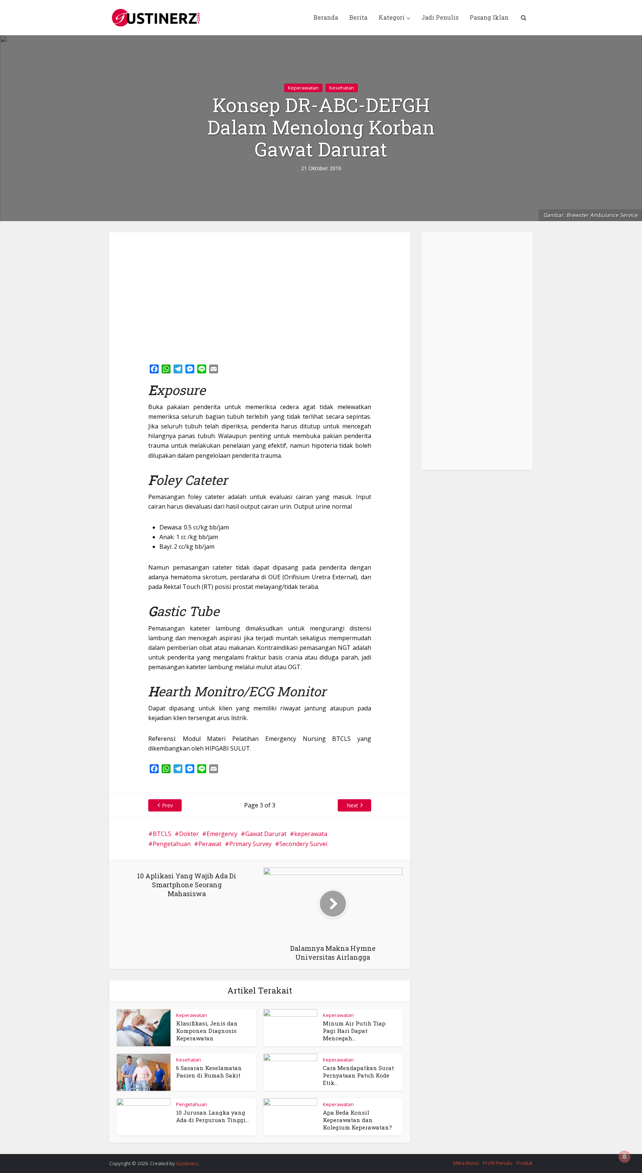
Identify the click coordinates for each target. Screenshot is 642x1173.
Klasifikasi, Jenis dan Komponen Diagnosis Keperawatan (207, 1031)
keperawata (310, 834)
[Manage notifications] (624, 1157)
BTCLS (162, 834)
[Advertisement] (259, 295)
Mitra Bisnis (466, 1163)
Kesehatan (341, 87)
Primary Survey (250, 844)
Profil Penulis (498, 1163)
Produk (524, 1163)
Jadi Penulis (439, 17)
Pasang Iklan (489, 17)
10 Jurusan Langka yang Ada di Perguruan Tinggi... (212, 1116)
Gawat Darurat (265, 834)
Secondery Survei (303, 844)
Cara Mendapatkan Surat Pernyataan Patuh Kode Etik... (358, 1075)
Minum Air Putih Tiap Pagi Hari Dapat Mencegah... (354, 1031)
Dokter (189, 834)
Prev (167, 805)
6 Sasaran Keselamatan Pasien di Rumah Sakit (209, 1071)
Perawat (209, 844)
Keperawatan (303, 87)
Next (352, 805)
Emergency (222, 834)
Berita (358, 17)
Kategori (392, 17)
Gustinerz (187, 1163)
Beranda (326, 17)
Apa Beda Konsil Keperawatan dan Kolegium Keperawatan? (357, 1120)
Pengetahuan (172, 844)
